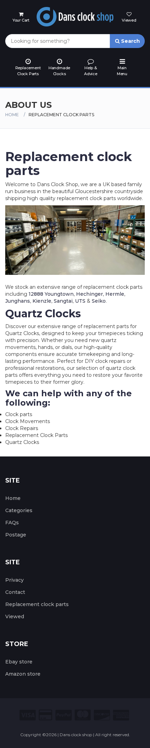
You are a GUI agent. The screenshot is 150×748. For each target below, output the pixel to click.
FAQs (12, 522)
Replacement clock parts (37, 604)
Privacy (14, 580)
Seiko (99, 301)
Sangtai (63, 301)
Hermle (114, 294)
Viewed (14, 616)
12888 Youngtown (51, 294)
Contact (15, 592)
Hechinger (89, 294)
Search (130, 41)
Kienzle (41, 301)
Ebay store (18, 662)
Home (12, 114)
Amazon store (22, 674)
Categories (18, 510)
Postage (15, 535)
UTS (80, 301)
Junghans (17, 301)
